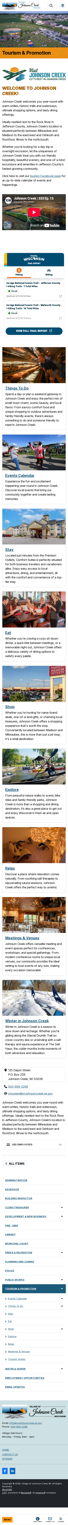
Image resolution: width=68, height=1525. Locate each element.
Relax (10, 868)
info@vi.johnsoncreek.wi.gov (25, 1423)
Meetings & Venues (22, 938)
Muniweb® (26, 1492)
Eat (8, 632)
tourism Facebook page (45, 176)
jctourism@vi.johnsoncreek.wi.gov (30, 1093)
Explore (12, 789)
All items (16, 1163)
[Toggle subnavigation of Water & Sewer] (61, 1368)
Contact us (10, 1454)
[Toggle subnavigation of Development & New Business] (61, 1216)
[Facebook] (5, 1471)
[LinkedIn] (12, 1471)
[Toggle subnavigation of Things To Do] (61, 1306)
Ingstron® (41, 1492)
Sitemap (7, 1458)
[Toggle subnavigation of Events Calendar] (61, 1298)
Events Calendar (19, 475)
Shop (10, 707)
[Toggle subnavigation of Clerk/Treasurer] (61, 1207)
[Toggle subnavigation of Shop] (61, 1329)
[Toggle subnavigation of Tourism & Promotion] (61, 1288)
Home (5, 1449)
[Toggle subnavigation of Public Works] (61, 1279)
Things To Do (17, 388)
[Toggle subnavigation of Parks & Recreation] (61, 1252)
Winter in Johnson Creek (27, 1021)
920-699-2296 (18, 1086)
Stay (9, 549)
